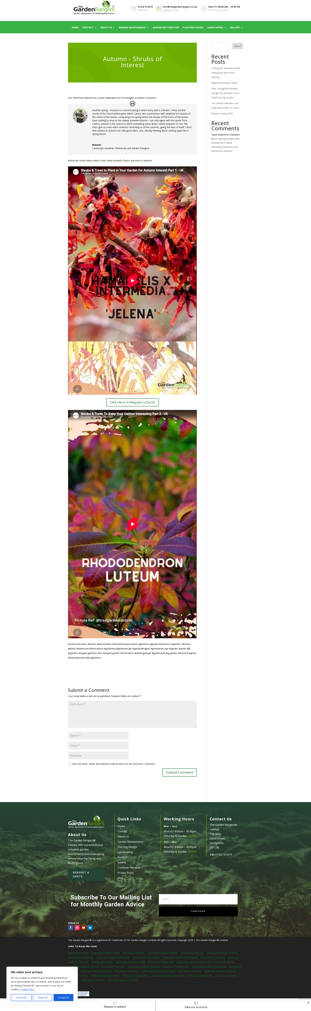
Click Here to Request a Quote (132, 402)
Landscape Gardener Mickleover (112, 957)
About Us (106, 27)
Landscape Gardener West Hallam (180, 957)
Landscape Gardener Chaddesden (209, 966)
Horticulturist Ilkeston (224, 962)
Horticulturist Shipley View (160, 962)
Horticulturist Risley (78, 975)
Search (237, 46)
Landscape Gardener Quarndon (144, 966)
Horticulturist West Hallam (146, 957)
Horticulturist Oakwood (189, 971)
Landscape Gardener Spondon (96, 971)
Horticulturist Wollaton (93, 980)
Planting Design (193, 27)
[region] (42, 986)
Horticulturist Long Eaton (135, 975)
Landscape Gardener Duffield (163, 953)
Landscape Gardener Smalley (130, 962)
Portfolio (123, 857)
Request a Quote (81, 874)
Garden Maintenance (132, 27)
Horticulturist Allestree (192, 953)
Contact (87, 27)
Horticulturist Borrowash (126, 971)
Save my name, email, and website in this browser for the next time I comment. (113, 763)
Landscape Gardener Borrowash (158, 971)
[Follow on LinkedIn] (90, 927)
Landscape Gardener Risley (105, 975)
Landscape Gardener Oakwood (220, 971)
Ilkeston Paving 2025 (222, 113)
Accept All (63, 997)
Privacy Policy (126, 873)
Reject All (42, 997)
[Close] (74, 969)
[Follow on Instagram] (77, 927)
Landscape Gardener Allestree (222, 953)
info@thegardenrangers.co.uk (180, 7)
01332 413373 (145, 7)
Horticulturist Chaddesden (176, 966)
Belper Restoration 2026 (224, 82)
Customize (21, 997)
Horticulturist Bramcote (200, 975)
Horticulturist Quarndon (113, 966)
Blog (120, 878)
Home (75, 27)
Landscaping (215, 27)
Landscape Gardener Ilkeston (84, 966)
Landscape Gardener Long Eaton (168, 975)
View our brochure (196, 1007)
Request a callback (115, 1006)
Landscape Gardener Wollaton (123, 980)
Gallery (235, 27)
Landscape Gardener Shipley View (194, 962)
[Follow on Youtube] (83, 927)
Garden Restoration (166, 27)
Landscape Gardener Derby (105, 953)
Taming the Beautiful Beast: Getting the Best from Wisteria (226, 73)
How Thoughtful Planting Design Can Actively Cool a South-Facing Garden (225, 93)
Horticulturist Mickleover (80, 957)
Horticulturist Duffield (133, 953)
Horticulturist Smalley (102, 962)
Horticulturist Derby (78, 953)
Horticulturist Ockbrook (213, 957)
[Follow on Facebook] (70, 927)
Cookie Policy (27, 989)
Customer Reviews (129, 867)
